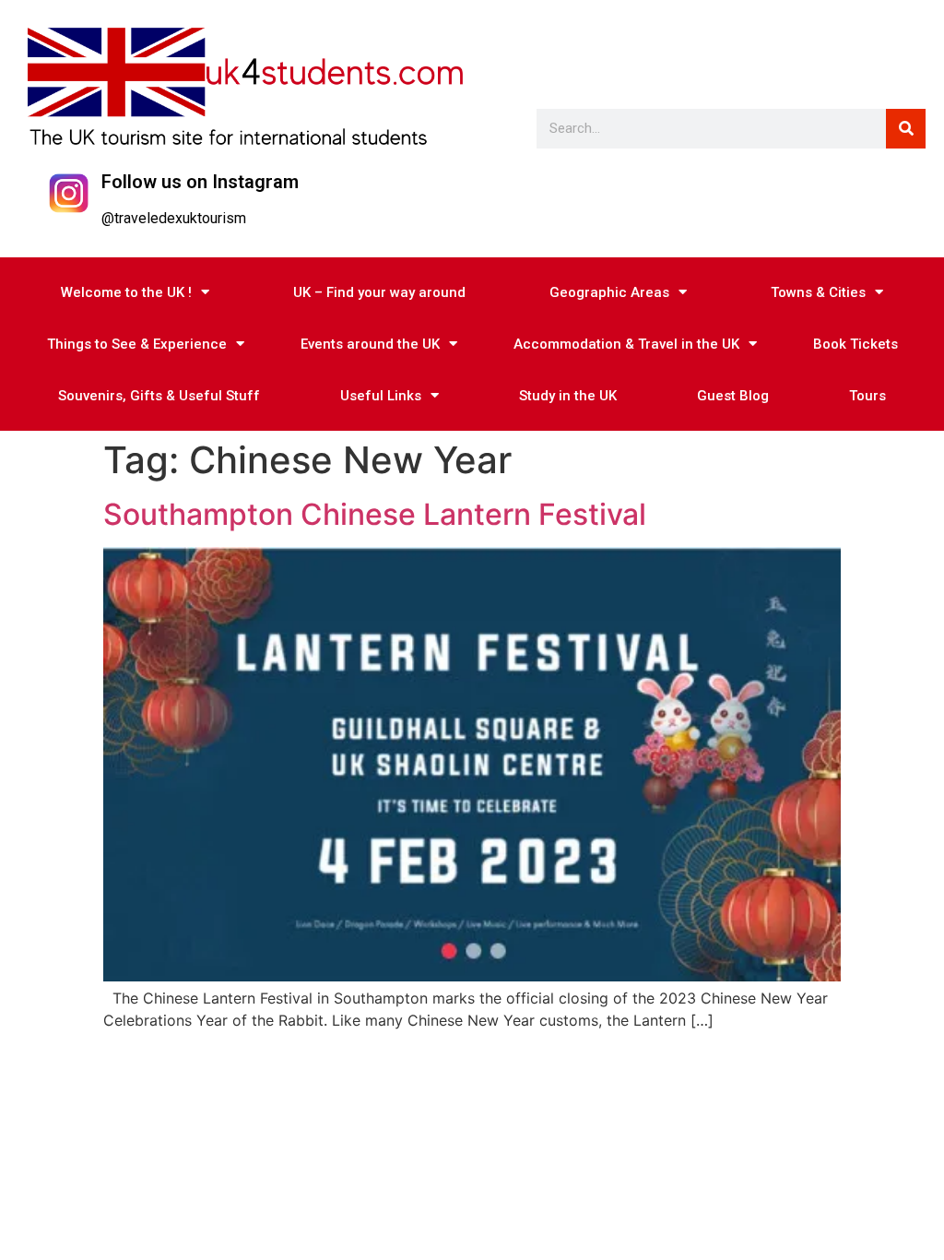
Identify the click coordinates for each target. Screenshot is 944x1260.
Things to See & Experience (137, 344)
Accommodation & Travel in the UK (626, 344)
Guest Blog (733, 395)
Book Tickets (855, 344)
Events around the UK (370, 344)
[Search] (906, 129)
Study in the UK (568, 395)
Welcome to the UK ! (126, 292)
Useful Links (380, 395)
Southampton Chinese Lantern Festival (374, 514)
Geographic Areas (609, 292)
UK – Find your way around (379, 292)
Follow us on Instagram (200, 182)
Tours (867, 395)
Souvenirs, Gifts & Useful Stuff (159, 395)
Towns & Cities (818, 292)
